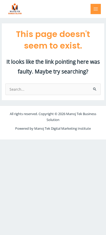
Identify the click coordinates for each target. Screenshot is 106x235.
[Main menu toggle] (96, 9)
